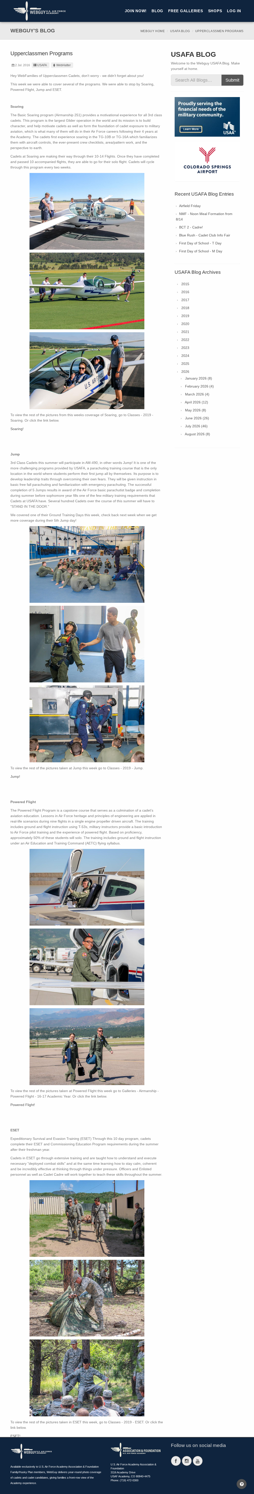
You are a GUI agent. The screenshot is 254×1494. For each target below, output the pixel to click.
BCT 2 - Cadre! (191, 227)
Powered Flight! (22, 1105)
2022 (185, 340)
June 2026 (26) (197, 418)
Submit (232, 80)
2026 (185, 372)
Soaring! (17, 429)
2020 (185, 324)
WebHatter (63, 65)
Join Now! (136, 11)
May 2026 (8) (195, 410)
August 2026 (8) (197, 434)
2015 (185, 284)
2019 (185, 316)
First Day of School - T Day (200, 243)
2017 (185, 300)
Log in (234, 11)
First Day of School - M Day (200, 251)
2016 (185, 292)
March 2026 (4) (197, 394)
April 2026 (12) (196, 402)
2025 (185, 364)
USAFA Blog (180, 31)
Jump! (15, 776)
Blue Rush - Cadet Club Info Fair (204, 235)
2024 (185, 356)
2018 (185, 308)
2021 (185, 332)
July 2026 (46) (196, 426)
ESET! (15, 1436)
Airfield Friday (190, 206)
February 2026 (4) (199, 386)
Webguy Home (152, 31)
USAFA (42, 65)
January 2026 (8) (198, 378)
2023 (185, 348)
